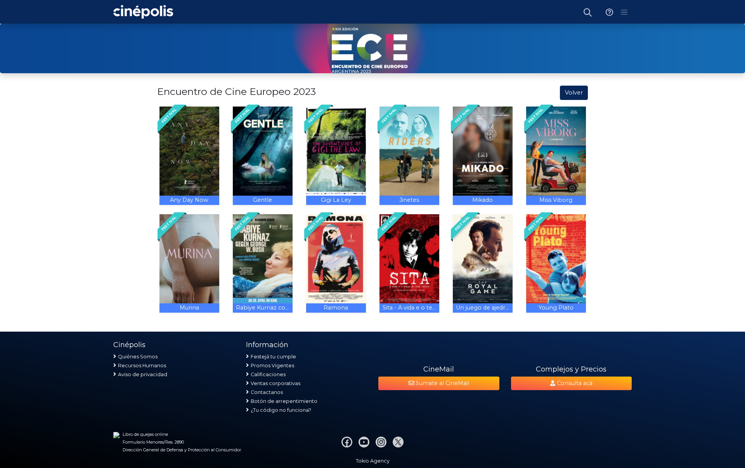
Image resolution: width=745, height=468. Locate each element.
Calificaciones (268, 374)
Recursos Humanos (142, 365)
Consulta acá (574, 383)
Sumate (441, 383)
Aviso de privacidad (142, 374)
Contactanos (267, 392)
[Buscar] (588, 11)
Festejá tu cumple (273, 357)
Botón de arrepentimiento (284, 401)
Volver (574, 92)
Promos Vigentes (272, 365)
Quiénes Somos (138, 357)
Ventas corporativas (275, 383)
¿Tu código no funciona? (281, 410)
